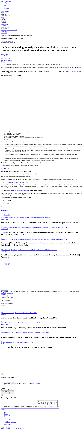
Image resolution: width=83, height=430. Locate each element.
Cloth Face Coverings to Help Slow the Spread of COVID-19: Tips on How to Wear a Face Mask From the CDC (30, 408)
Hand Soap (3, 203)
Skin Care (3, 314)
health (5, 7)
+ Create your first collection (8, 382)
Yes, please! (4, 41)
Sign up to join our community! (9, 30)
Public (4, 389)
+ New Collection (5, 391)
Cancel (11, 393)
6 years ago (10, 293)
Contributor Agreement (10, 422)
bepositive (3, 294)
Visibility (3, 388)
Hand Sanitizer (4, 200)
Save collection (5, 393)
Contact (6, 414)
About (5, 412)
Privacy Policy (7, 421)
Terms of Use (7, 419)
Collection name (5, 385)
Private (10, 389)
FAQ (5, 417)
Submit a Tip (4, 12)
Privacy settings (20, 428)
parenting (6, 8)
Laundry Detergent (5, 210)
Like (2, 293)
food (5, 5)
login (6, 2)
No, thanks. (10, 41)
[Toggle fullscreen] (3, 305)
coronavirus (33, 71)
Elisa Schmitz (4, 290)
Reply (4, 293)
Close (12, 391)
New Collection (36, 383)
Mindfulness (4, 251)
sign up (2, 2)
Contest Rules (7, 424)
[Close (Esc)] (1, 305)
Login (2, 11)
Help (5, 418)
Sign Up (7, 11)
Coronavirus (7, 215)
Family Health (4, 54)
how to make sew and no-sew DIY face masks (16, 182)
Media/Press (7, 415)
